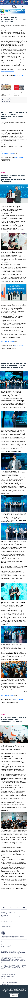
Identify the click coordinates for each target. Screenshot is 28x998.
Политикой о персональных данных (13, 991)
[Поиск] (2, 6)
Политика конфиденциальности (7, 984)
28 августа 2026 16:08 (23, 172)
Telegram (20, 75)
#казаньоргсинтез (12, 348)
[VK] (3, 907)
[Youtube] (24, 907)
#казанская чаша (6, 160)
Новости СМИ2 (6, 99)
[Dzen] (17, 907)
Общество (3, 14)
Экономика (3, 172)
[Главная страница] (14, 6)
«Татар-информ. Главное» (7, 71)
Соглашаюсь (14, 995)
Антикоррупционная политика (7, 976)
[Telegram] (10, 907)
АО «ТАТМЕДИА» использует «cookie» (8, 978)
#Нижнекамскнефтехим (13, 702)
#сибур (3, 348)
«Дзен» (15, 75)
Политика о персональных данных (8, 974)
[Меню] (25, 6)
